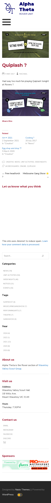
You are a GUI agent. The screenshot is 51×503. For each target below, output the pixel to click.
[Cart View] (5, 443)
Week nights (40, 162)
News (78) (7, 271)
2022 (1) (6, 337)
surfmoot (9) (9, 302)
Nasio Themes (22, 489)
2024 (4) (6, 333)
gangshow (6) (9, 319)
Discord (7, 438)
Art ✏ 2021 (7, 137)
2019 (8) (6, 350)
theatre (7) (8, 315)
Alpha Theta (26, 6)
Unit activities (27, 162)
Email (5, 426)
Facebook (7, 434)
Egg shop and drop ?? (11, 148)
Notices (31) (8, 284)
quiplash (31, 166)
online (23, 166)
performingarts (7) (12, 310)
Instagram (8, 430)
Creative (10, 162)
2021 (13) (7, 342)
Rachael (23, 74)
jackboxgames (12, 166)
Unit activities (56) (11, 275)
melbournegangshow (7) (15, 306)
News (17, 162)
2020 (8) (6, 346)
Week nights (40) (10, 279)
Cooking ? (30, 137)
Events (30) (8, 288)
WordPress (8, 494)
